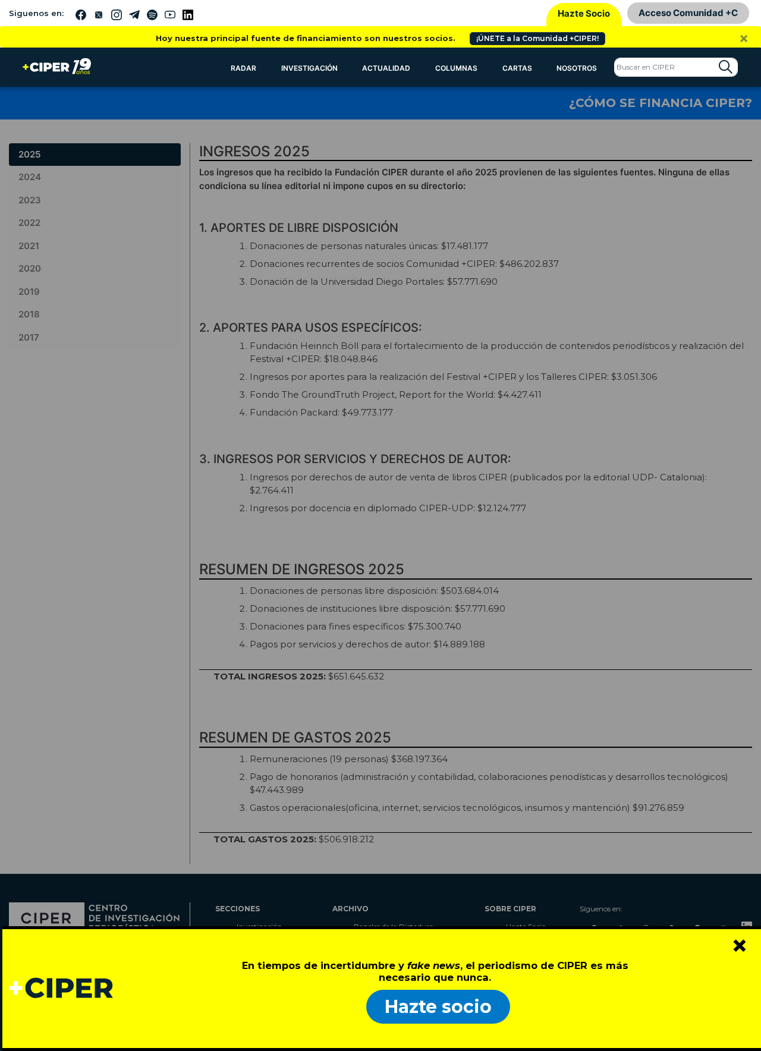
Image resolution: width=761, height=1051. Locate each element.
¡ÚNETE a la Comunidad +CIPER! (537, 38)
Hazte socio (438, 1007)
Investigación (309, 68)
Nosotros (576, 68)
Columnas (456, 68)
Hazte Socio (584, 13)
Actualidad (386, 68)
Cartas (517, 68)
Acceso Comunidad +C (688, 12)
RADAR (243, 68)
